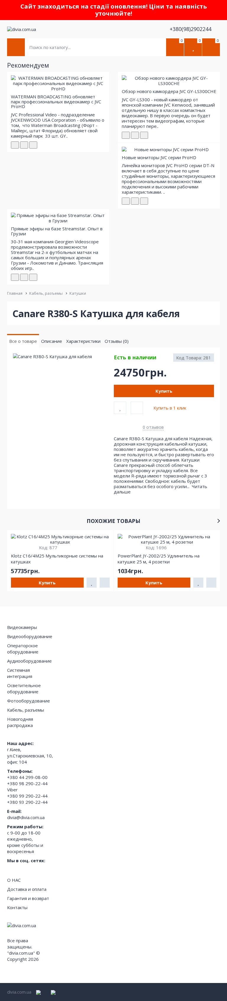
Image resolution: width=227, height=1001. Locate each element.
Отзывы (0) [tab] (117, 341)
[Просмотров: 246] (144, 135)
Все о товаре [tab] (23, 341)
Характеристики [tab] (83, 341)
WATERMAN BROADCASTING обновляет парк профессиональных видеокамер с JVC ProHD (56, 101)
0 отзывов (153, 427)
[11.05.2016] (24, 145)
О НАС (14, 880)
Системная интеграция (19, 673)
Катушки (77, 293)
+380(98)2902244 (191, 28)
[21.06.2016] (135, 201)
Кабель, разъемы (46, 293)
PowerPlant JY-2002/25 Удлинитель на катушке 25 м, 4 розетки (159, 559)
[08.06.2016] (135, 135)
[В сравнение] (137, 408)
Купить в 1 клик (169, 408)
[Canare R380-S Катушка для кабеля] (63, 356)
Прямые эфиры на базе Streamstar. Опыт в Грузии (57, 231)
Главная (14, 293)
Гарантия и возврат (28, 898)
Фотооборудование (28, 701)
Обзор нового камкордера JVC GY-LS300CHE (169, 91)
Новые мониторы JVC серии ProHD (159, 157)
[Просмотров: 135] (33, 277)
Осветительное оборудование (24, 688)
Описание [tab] (51, 341)
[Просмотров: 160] (33, 145)
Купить (163, 391)
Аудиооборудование (29, 661)
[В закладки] (120, 408)
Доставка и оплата (26, 889)
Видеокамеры (22, 627)
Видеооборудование (29, 636)
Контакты (17, 907)
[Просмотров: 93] (144, 201)
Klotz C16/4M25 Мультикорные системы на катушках (57, 559)
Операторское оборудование (22, 649)
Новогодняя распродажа (20, 722)
